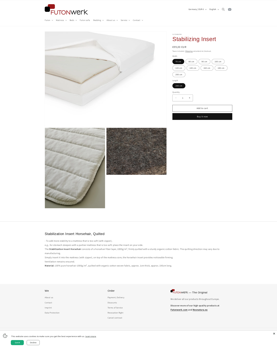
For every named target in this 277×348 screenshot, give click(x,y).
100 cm (218, 61)
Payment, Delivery (116, 297)
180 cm (221, 68)
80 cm (191, 61)
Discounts (112, 302)
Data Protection (52, 312)
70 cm (178, 61)
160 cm (207, 68)
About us (49, 297)
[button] (48, 20)
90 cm (204, 61)
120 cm (178, 68)
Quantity (176, 92)
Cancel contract (115, 317)
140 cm (193, 68)
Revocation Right (115, 312)
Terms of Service (115, 307)
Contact (48, 302)
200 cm (178, 74)
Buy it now (202, 116)
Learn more (90, 336)
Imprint (48, 307)
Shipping (189, 51)
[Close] (274, 333)
